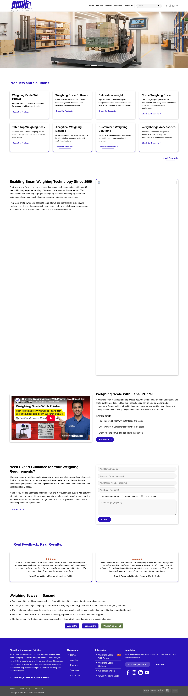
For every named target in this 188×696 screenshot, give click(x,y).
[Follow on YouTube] (177, 6)
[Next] (181, 39)
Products (108, 6)
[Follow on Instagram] (170, 6)
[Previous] (7, 39)
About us (99, 6)
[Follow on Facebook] (167, 6)
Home (91, 6)
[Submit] (159, 6)
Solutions (118, 6)
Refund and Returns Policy (20, 689)
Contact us (128, 6)
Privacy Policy (37, 689)
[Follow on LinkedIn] (173, 6)
